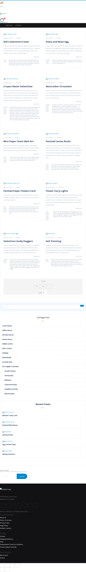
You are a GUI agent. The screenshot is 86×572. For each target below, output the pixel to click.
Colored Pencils (11, 385)
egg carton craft (77, 212)
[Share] (7, 565)
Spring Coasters (8, 454)
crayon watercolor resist (20, 110)
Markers (8, 380)
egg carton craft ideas (58, 216)
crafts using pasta (68, 61)
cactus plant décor (62, 169)
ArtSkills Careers (5, 528)
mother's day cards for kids (22, 211)
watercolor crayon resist (32, 110)
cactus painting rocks (63, 168)
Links (1, 6)
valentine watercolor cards (22, 116)
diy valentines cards (25, 118)
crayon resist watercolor (34, 107)
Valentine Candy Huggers (18, 241)
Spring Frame (7, 435)
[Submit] (82, 306)
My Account (4, 555)
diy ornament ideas (70, 111)
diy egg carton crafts (77, 215)
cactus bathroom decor (73, 169)
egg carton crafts (69, 212)
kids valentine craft (14, 60)
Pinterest (24, 505)
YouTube (13, 505)
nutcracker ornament (71, 106)
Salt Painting (53, 241)
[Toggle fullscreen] (12, 565)
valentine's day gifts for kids (17, 261)
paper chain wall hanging (27, 157)
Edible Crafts (7, 344)
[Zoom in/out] (17, 565)
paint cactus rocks (59, 166)
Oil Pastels (9, 376)
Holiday (48, 60)
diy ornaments (61, 106)
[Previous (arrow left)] (2, 570)
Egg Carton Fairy (9, 444)
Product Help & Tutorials (8, 547)
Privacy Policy (4, 523)
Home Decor (4, 112)
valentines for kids (14, 259)
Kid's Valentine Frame (16, 41)
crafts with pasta (59, 61)
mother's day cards (23, 207)
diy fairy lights (68, 216)
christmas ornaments (57, 105)
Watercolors (10, 394)
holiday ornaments (66, 109)
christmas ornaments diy (66, 112)
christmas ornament (68, 105)
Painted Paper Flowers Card (19, 190)
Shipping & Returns (6, 539)
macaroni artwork (77, 61)
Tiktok (30, 505)
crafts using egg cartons (59, 213)
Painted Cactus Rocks (58, 141)
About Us (3, 518)
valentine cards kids (33, 259)
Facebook (2, 505)
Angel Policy (4, 526)
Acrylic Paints (10, 371)
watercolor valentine (15, 113)
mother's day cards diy (20, 210)
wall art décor (24, 160)
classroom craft (60, 261)
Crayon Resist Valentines (17, 86)
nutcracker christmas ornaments (72, 108)
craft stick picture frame (24, 61)
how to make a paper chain (31, 159)
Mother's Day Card (9, 415)
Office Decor (47, 218)
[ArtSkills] (43, 15)
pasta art (66, 60)
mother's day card (13, 207)
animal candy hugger (31, 266)
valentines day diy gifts (23, 120)
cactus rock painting (74, 164)
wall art (19, 160)
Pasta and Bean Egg (57, 41)
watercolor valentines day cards (23, 115)
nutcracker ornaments (57, 108)
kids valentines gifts (29, 261)
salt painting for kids (70, 262)
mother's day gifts (29, 208)
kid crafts (71, 259)
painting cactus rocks (69, 166)
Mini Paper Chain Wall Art (18, 141)
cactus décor (72, 168)
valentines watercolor (25, 113)
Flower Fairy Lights (57, 190)
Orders (2, 558)
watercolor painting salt (57, 264)
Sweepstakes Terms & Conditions (11, 544)
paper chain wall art (15, 157)
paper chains (13, 160)
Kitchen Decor (8, 335)
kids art (54, 60)
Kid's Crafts (4, 60)
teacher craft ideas (55, 259)
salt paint (78, 262)
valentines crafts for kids (23, 262)
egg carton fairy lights (58, 212)
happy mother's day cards (18, 208)
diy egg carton (60, 215)
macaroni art (72, 60)
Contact (2, 536)
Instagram (19, 505)
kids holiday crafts (13, 65)
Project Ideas (9, 25)
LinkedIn (35, 505)
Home (2, 25)
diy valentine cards (14, 107)
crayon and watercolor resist (17, 109)
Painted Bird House (10, 425)
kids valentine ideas (30, 264)
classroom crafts (65, 259)
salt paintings (68, 266)
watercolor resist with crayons (17, 112)
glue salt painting (60, 266)
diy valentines (16, 118)
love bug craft (12, 63)
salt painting (67, 261)
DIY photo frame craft (24, 60)
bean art (63, 63)
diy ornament (61, 111)
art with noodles (56, 63)
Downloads (6, 357)
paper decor (32, 160)
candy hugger (21, 266)
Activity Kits (7, 362)
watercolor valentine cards (32, 112)
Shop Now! (39, 2)
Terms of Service (6, 520)
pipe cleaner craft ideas (33, 63)
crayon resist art (24, 107)
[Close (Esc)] (2, 565)
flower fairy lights (70, 213)
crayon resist (27, 109)
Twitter (8, 505)
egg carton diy (67, 215)
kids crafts (76, 259)
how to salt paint (60, 262)
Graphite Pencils (11, 389)
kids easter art (60, 60)
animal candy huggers (24, 267)
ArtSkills (18, 38)
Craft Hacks (7, 326)
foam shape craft (34, 61)
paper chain (21, 159)
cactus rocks (65, 164)
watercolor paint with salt (70, 264)
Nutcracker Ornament (59, 86)
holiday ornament (56, 109)
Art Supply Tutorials (10, 366)
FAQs (1, 542)
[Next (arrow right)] (7, 570)
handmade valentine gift (24, 65)
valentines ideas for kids (18, 264)
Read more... (37, 57)
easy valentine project (21, 63)
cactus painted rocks (56, 164)
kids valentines (23, 259)
